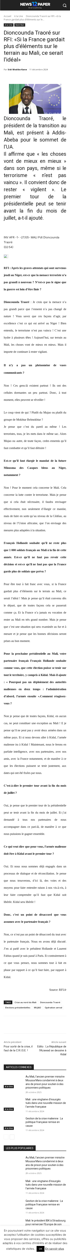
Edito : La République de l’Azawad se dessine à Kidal (51, 1050)
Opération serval (53, 1007)
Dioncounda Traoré (50, 1002)
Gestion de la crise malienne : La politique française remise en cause (44, 1122)
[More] (54, 1025)
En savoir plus (54, 1248)
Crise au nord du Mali (25, 1002)
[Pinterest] (36, 1025)
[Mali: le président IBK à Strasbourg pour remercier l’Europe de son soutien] (13, 1225)
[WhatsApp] (45, 1025)
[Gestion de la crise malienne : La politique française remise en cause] (13, 1123)
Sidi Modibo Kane (17, 69)
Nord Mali (19, 25)
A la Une (18, 16)
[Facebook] (19, 1025)
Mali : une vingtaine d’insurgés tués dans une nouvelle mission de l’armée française (46, 1103)
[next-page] (12, 1137)
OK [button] (40, 1248)
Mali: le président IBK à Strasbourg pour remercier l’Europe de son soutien (46, 1224)
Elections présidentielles (17, 1007)
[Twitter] (28, 1025)
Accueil (7, 16)
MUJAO (37, 1007)
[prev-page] (6, 1137)
